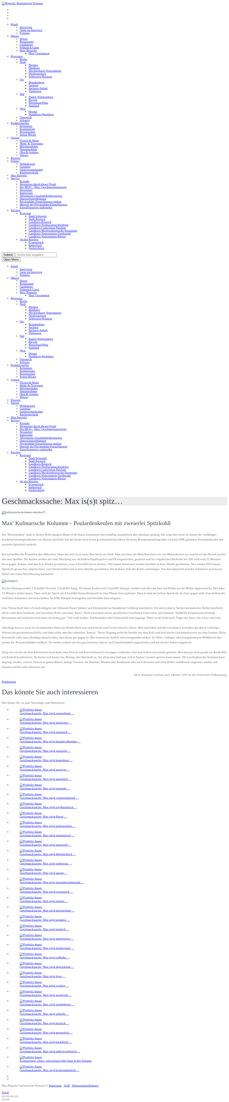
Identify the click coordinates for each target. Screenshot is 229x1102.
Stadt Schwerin (38, 216)
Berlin (23, 59)
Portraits (25, 33)
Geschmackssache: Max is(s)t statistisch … (45, 844)
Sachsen (33, 85)
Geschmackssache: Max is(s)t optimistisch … (47, 835)
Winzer (24, 155)
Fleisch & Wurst (29, 140)
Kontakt (25, 181)
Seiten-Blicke (28, 134)
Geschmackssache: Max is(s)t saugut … (43, 873)
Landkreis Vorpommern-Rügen (47, 236)
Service (15, 178)
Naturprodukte (28, 149)
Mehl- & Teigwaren (31, 143)
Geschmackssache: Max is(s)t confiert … (44, 985)
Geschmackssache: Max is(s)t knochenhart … (47, 910)
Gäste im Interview (31, 30)
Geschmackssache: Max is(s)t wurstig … (44, 901)
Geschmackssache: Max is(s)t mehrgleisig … (47, 938)
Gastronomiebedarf (31, 169)
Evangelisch (36, 242)
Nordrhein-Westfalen (41, 114)
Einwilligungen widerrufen (36, 207)
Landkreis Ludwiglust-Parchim (47, 227)
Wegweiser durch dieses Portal (38, 184)
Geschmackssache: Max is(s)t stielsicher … (46, 722)
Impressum (26, 193)
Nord (23, 62)
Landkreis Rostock (40, 222)
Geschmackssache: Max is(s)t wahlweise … (46, 863)
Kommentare (27, 129)
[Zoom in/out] (16, 1096)
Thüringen (35, 91)
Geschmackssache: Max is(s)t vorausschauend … (49, 797)
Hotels (24, 38)
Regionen (17, 56)
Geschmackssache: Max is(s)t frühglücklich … (48, 854)
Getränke (25, 166)
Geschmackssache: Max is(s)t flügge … (43, 816)
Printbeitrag (9, 681)
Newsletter (26, 190)
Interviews (26, 27)
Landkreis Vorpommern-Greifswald (50, 233)
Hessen (33, 111)
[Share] (8, 1096)
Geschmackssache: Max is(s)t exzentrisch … (46, 891)
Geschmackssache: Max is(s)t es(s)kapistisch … (48, 807)
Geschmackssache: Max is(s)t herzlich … (44, 1023)
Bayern (33, 100)
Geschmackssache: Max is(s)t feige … (42, 976)
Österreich (26, 117)
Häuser (15, 36)
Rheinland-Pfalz (38, 102)
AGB (67, 1085)
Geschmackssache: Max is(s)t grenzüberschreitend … (52, 882)
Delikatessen (27, 163)
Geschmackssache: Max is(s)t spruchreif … (45, 779)
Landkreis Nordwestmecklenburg (49, 225)
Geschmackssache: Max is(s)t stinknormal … (47, 948)
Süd (22, 94)
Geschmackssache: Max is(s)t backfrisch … (46, 1042)
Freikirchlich (36, 248)
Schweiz (25, 120)
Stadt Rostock (37, 219)
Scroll (5, 1092)
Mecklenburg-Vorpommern (45, 70)
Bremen (33, 65)
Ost (22, 79)
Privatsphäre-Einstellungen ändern (40, 201)
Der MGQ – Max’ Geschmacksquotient (43, 187)
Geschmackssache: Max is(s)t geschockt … (46, 995)
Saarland (34, 105)
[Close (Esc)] (3, 1096)
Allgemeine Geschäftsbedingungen (41, 195)
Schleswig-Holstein (40, 76)
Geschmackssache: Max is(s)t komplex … (45, 920)
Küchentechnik (29, 172)
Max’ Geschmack (39, 53)
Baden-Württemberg (41, 97)
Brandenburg (37, 82)
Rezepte (16, 158)
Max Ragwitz (19, 175)
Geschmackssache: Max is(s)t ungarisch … (45, 732)
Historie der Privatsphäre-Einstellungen (43, 204)
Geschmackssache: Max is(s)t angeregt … (45, 769)
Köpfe (14, 24)
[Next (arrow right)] (8, 1099)
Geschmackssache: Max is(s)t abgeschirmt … (47, 966)
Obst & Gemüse (29, 152)
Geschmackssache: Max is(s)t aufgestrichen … (48, 826)
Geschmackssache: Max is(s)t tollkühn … (45, 957)
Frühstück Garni (29, 47)
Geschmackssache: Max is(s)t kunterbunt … (46, 760)
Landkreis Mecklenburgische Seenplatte (53, 230)
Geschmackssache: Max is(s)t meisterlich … (46, 1032)
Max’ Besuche (28, 50)
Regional (25, 213)
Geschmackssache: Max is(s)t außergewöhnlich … (50, 1051)
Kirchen (15, 210)
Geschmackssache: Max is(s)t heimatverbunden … (50, 741)
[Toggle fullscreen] (12, 1096)
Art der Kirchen (29, 239)
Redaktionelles (20, 123)
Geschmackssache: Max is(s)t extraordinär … (47, 713)
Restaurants (27, 41)
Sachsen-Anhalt (38, 88)
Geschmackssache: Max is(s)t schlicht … (44, 1013)
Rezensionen (27, 132)
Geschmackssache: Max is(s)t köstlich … (44, 929)
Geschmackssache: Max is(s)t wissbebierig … (47, 1004)
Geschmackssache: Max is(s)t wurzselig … (45, 750)
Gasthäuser (26, 44)
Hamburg (34, 68)
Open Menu (11, 259)
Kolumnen (26, 126)
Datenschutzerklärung (33, 198)
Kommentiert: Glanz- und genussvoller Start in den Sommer (56, 1060)
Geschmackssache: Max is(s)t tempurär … (45, 788)
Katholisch (35, 245)
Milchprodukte (29, 146)
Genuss (15, 137)
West (22, 108)
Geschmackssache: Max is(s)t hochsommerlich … (49, 1070)
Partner (15, 161)
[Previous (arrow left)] (3, 1099)
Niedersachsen (37, 73)
